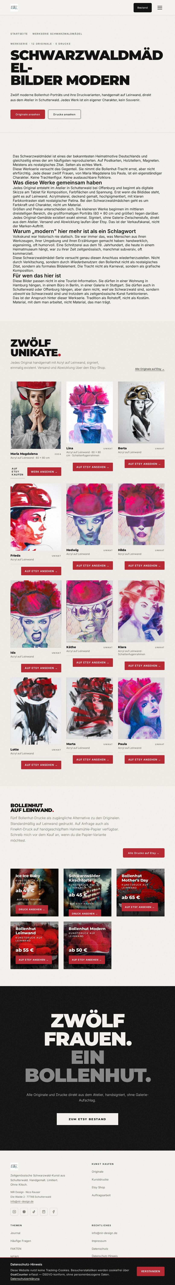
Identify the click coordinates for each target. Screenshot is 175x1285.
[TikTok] (34, 1212)
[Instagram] (14, 1212)
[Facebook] (53, 1212)
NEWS (14, 1256)
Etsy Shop (98, 1187)
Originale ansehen (28, 114)
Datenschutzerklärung (24, 1278)
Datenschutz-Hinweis (105, 1256)
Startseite (19, 33)
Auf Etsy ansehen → (92, 467)
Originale (98, 1171)
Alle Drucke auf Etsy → (143, 853)
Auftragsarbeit (101, 1195)
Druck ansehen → (32, 909)
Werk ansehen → (44, 471)
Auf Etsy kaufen (17, 471)
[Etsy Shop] (44, 1212)
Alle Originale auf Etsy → (150, 368)
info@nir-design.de (22, 1201)
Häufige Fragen (20, 1241)
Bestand (142, 7)
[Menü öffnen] (160, 7)
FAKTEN (15, 1248)
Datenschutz (100, 1248)
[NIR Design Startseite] (46, 1166)
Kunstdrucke (100, 1179)
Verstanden (150, 1271)
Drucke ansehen (64, 114)
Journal (15, 1233)
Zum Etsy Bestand (87, 1119)
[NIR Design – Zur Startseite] (14, 7)
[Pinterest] (24, 1212)
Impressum (99, 1241)
